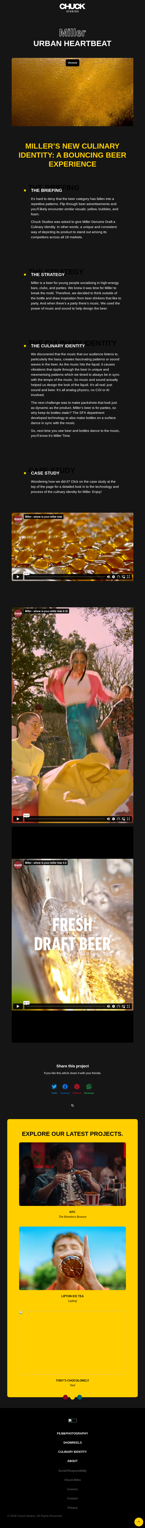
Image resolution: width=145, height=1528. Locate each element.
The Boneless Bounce (72, 1216)
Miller (72, 32)
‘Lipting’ (72, 1300)
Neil (72, 1385)
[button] (54, 1089)
